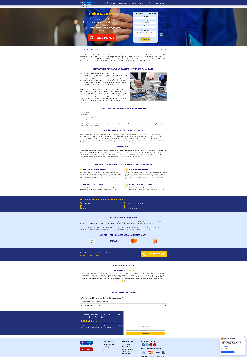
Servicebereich (127, 341)
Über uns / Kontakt (108, 344)
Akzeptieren (227, 352)
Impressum (144, 356)
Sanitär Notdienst (109, 3)
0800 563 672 (105, 38)
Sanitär (81, 6)
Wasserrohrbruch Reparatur (89, 49)
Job (103, 349)
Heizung (133, 3)
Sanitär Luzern (126, 351)
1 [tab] (122, 281)
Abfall (238, 352)
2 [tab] (124, 281)
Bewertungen (107, 347)
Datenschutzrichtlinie (161, 356)
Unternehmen (108, 341)
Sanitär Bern (126, 344)
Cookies (151, 356)
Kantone (142, 3)
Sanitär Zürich (126, 354)
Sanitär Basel (126, 347)
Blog (104, 351)
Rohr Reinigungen (160, 49)
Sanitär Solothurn (127, 349)
